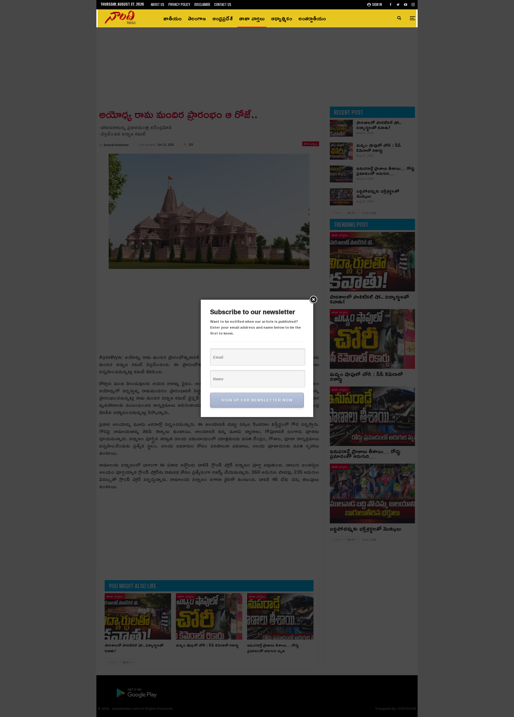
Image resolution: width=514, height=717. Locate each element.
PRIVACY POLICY (179, 4)
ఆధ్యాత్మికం (281, 18)
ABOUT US (157, 4)
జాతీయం (172, 18)
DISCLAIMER (202, 4)
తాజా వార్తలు (251, 18)
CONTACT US (222, 4)
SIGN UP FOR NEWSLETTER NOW (257, 400)
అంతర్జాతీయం (312, 18)
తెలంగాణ (197, 18)
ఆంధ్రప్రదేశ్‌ (222, 18)
